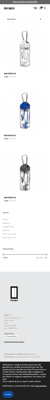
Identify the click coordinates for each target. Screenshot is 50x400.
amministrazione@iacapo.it (14, 342)
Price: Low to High (9, 234)
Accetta (8, 394)
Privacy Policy (12, 336)
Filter (5, 258)
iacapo (9, 8)
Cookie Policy (9, 334)
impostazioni (41, 386)
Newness (6, 230)
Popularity (6, 223)
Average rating (8, 227)
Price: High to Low (9, 238)
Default (5, 219)
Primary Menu (35, 8)
